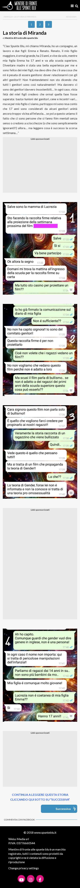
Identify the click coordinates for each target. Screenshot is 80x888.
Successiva (63, 808)
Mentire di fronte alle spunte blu (21, 38)
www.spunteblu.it (45, 832)
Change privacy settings (23, 868)
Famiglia (8, 17)
